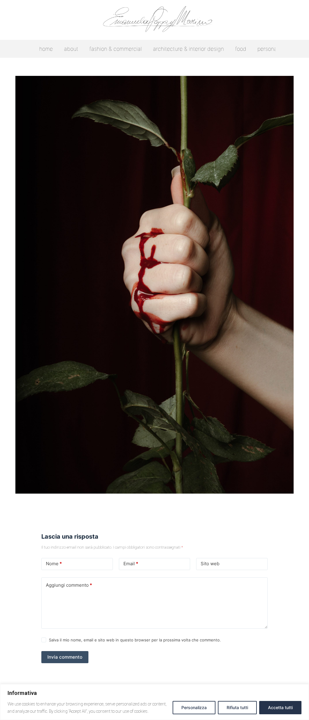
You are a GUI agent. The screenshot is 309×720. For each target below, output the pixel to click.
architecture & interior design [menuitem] (188, 49)
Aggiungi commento (69, 585)
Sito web (210, 563)
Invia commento (64, 657)
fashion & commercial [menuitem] (115, 49)
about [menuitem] (71, 49)
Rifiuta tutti (237, 707)
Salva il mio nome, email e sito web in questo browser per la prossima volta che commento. (135, 639)
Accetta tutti (280, 707)
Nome (54, 563)
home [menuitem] (46, 49)
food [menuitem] (240, 49)
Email (130, 563)
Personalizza (194, 707)
